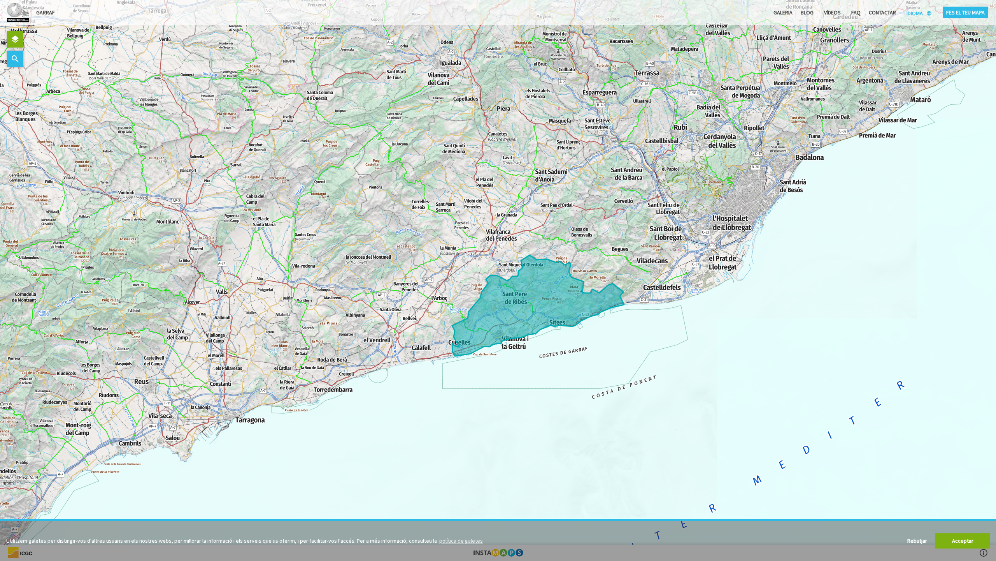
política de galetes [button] (461, 540)
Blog (807, 12)
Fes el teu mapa (965, 12)
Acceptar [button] (962, 540)
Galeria (783, 12)
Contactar (882, 12)
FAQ (856, 12)
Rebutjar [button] (917, 540)
